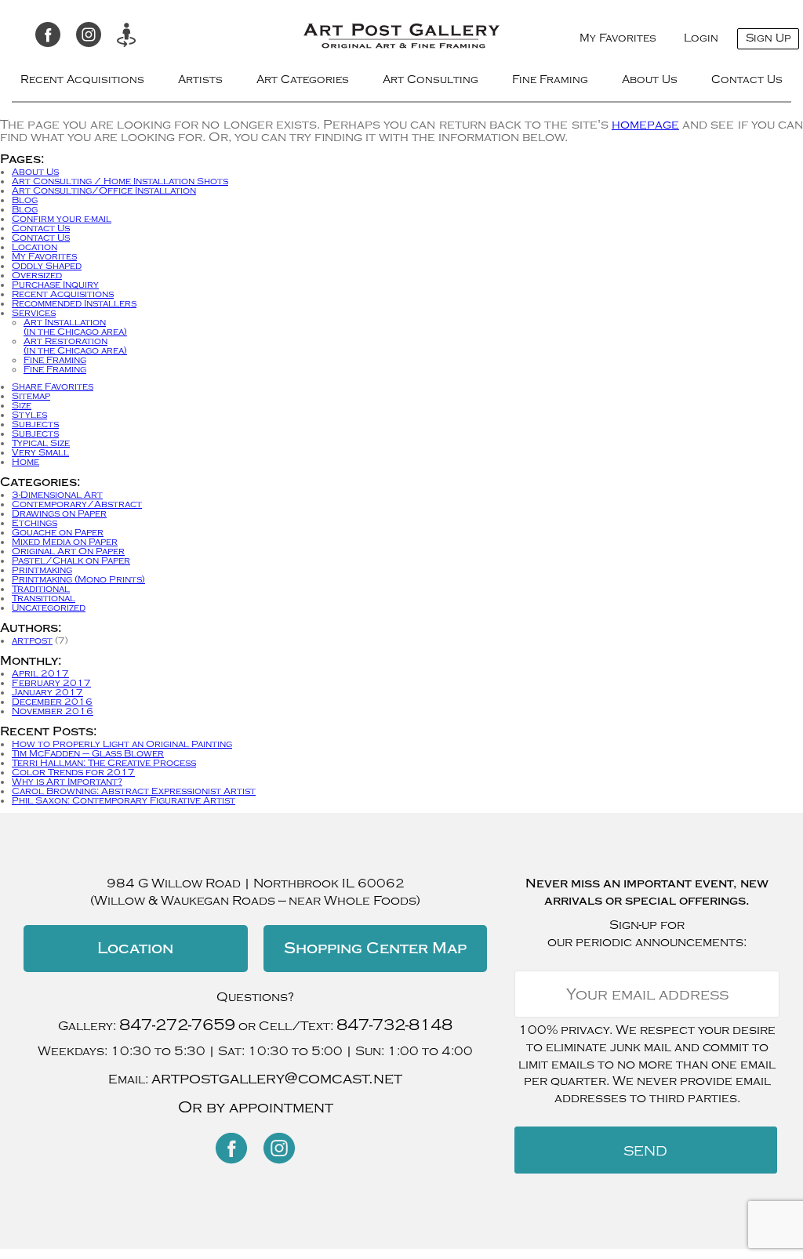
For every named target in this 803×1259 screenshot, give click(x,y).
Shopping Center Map (375, 948)
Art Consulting (430, 79)
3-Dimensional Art (57, 494)
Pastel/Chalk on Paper (71, 560)
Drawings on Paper (59, 513)
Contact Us (747, 79)
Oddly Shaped (47, 265)
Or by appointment (255, 1107)
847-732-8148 (394, 1025)
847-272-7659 (177, 1025)
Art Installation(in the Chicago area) (75, 327)
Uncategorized (48, 607)
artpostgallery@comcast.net (276, 1078)
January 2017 (47, 692)
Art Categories (302, 79)
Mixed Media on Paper (65, 541)
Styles (29, 414)
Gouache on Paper (58, 532)
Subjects (35, 424)
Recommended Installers (74, 303)
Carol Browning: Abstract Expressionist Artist (134, 791)
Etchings (34, 522)
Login (701, 38)
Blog (25, 199)
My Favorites (618, 38)
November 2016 (52, 711)
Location (34, 246)
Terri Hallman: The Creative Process (104, 762)
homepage (645, 125)
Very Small (40, 452)
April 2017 (40, 673)
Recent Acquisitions (82, 79)
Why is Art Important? (67, 781)
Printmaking (42, 569)
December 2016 (52, 701)
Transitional (43, 598)
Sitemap (31, 395)
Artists (200, 79)
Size (21, 405)
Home (25, 461)
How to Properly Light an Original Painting (122, 743)
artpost (32, 640)
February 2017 (51, 682)
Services (34, 312)
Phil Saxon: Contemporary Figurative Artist (123, 800)
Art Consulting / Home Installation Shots (120, 181)
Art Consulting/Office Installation (104, 190)
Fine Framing (550, 79)
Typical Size (41, 442)
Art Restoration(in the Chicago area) (75, 346)
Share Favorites (52, 386)
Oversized (37, 275)
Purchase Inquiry (55, 284)
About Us (650, 79)
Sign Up (768, 38)
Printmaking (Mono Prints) (78, 579)
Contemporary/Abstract (77, 504)
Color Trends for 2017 (73, 772)
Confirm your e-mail (61, 218)
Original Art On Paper (68, 551)
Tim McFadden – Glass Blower (88, 753)
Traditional (41, 588)
